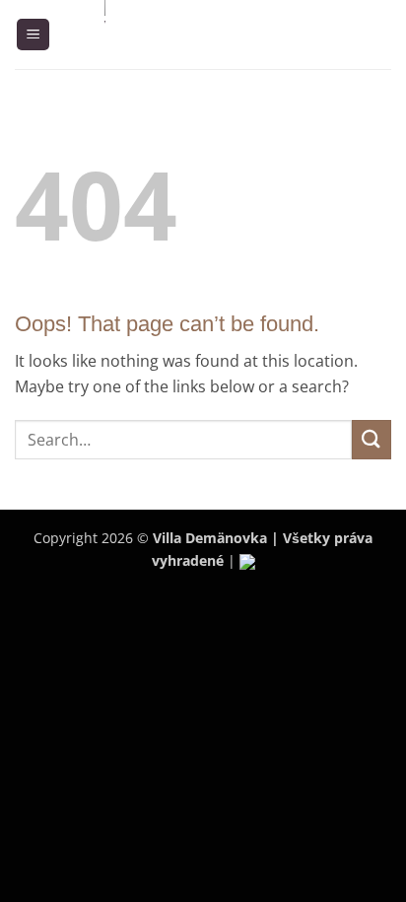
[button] (33, 35)
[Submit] (371, 439)
